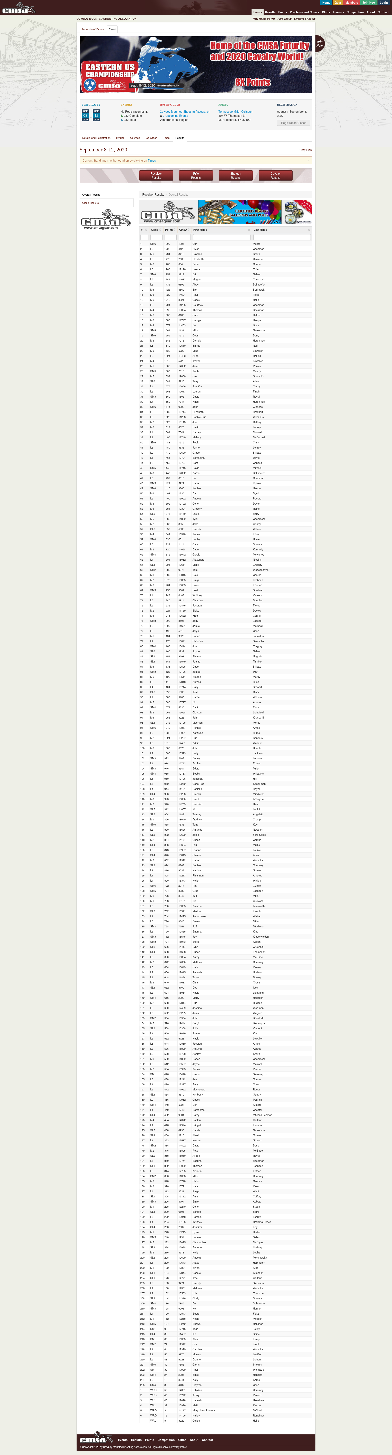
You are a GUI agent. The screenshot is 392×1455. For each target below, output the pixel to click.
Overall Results (91, 194)
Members (351, 2)
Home (326, 2)
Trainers (338, 12)
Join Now (368, 2)
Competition (355, 12)
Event (112, 29)
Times (166, 138)
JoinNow (319, 43)
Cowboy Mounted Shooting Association (185, 111)
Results (270, 12)
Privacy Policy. (179, 1446)
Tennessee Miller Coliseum (235, 111)
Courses (135, 138)
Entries (120, 138)
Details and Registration (96, 138)
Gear (338, 2)
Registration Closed (293, 123)
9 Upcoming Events (175, 116)
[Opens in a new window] (106, 219)
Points (282, 12)
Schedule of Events (93, 29)
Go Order (151, 138)
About (370, 12)
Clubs (326, 12)
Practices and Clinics (304, 12)
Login (384, 2)
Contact (383, 12)
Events (257, 12)
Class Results (90, 203)
